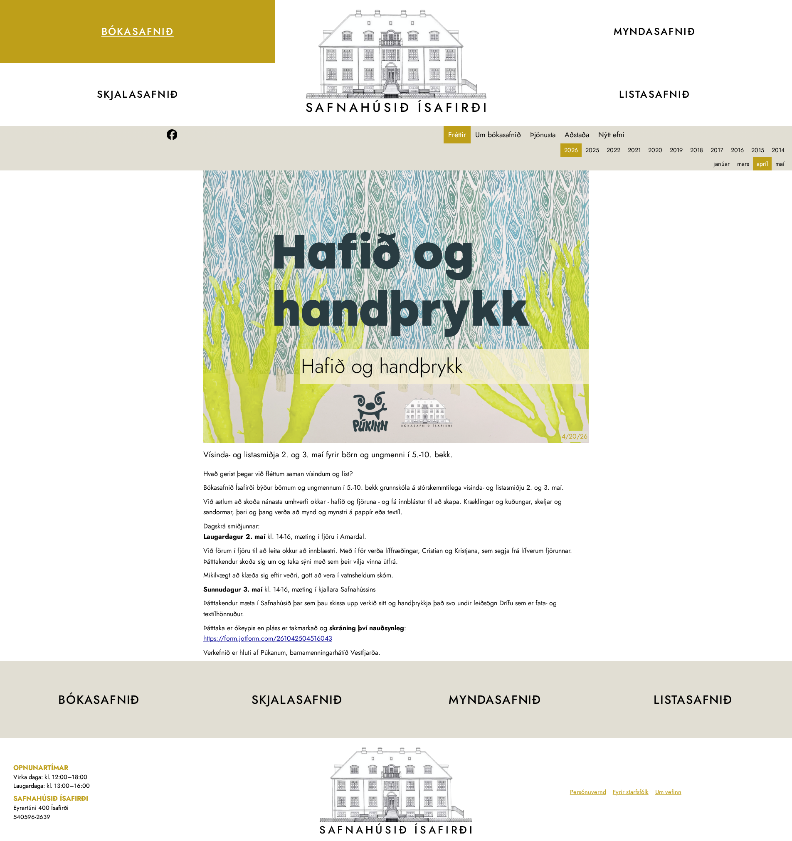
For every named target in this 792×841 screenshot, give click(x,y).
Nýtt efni (611, 134)
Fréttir (457, 134)
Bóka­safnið (137, 31)
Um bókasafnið (498, 134)
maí (780, 164)
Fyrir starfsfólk (631, 792)
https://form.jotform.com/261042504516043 (267, 638)
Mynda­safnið (495, 699)
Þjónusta (542, 134)
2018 (696, 150)
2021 (634, 150)
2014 (778, 150)
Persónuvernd (588, 792)
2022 (613, 150)
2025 (592, 150)
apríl (762, 164)
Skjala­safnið (138, 94)
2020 (655, 150)
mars (743, 164)
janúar (721, 164)
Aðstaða (577, 134)
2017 (717, 150)
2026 (571, 150)
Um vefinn (668, 792)
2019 (676, 150)
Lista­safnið (693, 699)
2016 (737, 150)
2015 (757, 150)
